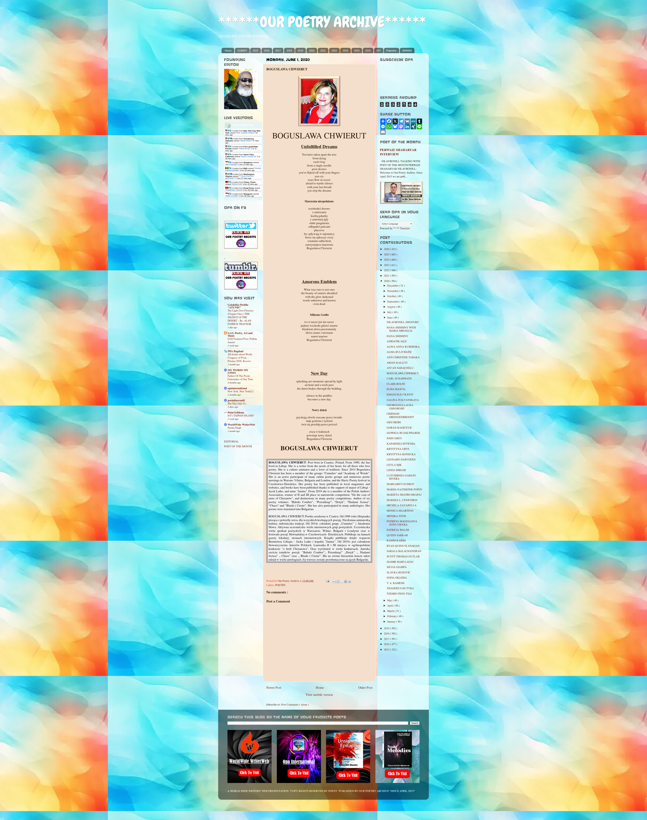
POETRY (280, 585)
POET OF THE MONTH (238, 446)
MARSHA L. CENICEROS (402, 500)
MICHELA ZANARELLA (402, 505)
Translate (405, 228)
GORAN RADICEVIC (399, 427)
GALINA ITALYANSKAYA (403, 400)
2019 (300, 50)
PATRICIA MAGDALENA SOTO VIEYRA (402, 522)
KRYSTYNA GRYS (398, 449)
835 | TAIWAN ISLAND (241, 415)
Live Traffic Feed (243, 125)
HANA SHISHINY (397, 336)
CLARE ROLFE (396, 384)
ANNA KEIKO (245, 141)
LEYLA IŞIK (394, 465)
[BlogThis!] (338, 581)
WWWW (407, 50)
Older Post (365, 687)
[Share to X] (342, 581)
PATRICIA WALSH (398, 530)
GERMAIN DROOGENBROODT (400, 415)
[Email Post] (327, 581)
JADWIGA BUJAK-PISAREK (403, 433)
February (392, 616)
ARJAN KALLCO (397, 362)
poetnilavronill (236, 400)
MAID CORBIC (232, 196)
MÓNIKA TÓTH (396, 516)
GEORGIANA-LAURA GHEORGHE (400, 406)
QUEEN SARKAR (397, 535)
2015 (255, 50)
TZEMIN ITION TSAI (399, 593)
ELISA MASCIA (396, 389)
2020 (311, 50)
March (391, 611)
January (391, 621)
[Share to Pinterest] (349, 581)
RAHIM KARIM (396, 540)
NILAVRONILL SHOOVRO (403, 322)
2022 (334, 50)
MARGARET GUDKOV (400, 484)
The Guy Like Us (237, 403)
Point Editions (236, 412)
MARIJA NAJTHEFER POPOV (404, 489)
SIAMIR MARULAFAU (400, 562)
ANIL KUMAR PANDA (245, 133)
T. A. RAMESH (395, 583)
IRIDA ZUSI (237, 184)
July (389, 312)
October (392, 296)
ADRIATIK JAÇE (397, 341)
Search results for (248, 157)
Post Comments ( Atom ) (295, 704)
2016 (266, 50)
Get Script (233, 199)
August (391, 307)
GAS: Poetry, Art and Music (240, 334)
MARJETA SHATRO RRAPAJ (404, 494)
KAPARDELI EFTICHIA (401, 443)
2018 (289, 50)
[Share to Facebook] (345, 581)
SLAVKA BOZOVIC (398, 572)
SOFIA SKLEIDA (397, 577)
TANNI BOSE (244, 149)
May (390, 600)
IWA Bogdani (235, 351)
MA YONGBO (231, 164)
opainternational (237, 388)
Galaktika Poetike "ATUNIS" (238, 306)
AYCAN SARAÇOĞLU (400, 368)
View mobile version (319, 694)
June (390, 317)
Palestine (391, 50)
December (393, 285)
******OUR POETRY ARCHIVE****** (322, 22)
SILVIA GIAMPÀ (397, 567)
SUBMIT (242, 50)
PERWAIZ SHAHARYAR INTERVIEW (398, 152)
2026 (387, 249)
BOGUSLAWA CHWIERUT (403, 373)
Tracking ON (252, 199)
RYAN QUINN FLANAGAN (403, 546)
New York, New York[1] (240, 391)
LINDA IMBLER (396, 470)
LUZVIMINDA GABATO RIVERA (401, 477)
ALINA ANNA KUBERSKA (403, 346)
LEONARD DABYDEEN (401, 459)
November (393, 291)
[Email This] (334, 581)
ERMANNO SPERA (234, 190)
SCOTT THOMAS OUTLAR (403, 556)
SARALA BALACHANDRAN (404, 551)
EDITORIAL (231, 441)
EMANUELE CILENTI (400, 394)
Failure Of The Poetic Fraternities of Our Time (240, 377)
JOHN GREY (394, 438)
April (390, 605)
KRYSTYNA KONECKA (401, 454)
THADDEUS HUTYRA (400, 588)
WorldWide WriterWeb (241, 425)
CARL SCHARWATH (399, 378)
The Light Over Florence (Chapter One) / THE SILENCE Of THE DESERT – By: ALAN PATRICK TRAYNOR (241, 317)
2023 (345, 50)
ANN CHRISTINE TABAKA (403, 357)
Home (228, 50)
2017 (278, 50)
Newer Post (273, 687)
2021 (323, 50)
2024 (356, 50)
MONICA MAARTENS (400, 510)
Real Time (242, 199)
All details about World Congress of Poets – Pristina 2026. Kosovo (240, 358)
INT (379, 50)
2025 (368, 50)
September (393, 301)
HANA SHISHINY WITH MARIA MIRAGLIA (401, 329)
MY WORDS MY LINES (238, 371)
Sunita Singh (234, 427)
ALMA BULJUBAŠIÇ (399, 352)
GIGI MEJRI (394, 422)
